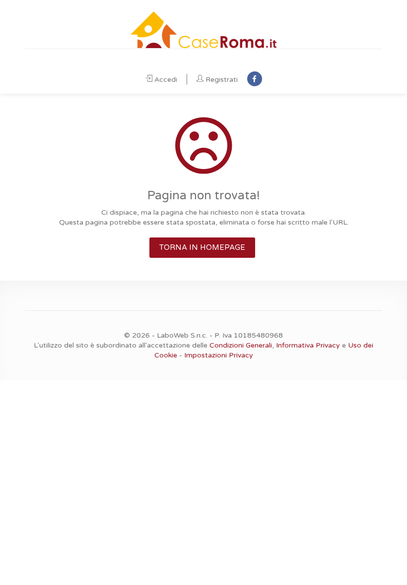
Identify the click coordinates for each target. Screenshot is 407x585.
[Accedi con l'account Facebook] (254, 78)
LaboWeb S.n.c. (182, 335)
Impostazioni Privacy (218, 355)
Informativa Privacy (308, 345)
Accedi (165, 79)
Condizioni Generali (240, 345)
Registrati (221, 79)
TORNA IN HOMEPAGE (202, 247)
